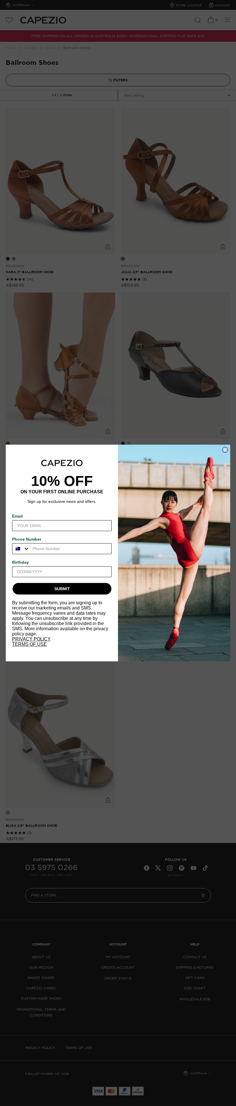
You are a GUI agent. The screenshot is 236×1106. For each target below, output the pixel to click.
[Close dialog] (225, 450)
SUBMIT (62, 588)
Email (17, 516)
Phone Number (26, 539)
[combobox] (21, 548)
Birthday (20, 562)
